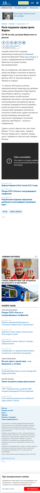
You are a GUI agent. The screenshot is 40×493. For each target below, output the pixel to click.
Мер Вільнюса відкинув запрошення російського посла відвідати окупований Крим (18, 202)
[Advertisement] (20, 233)
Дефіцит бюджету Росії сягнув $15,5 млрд (19, 185)
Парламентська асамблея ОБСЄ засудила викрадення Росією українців (17, 390)
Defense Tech (7, 8)
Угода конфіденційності (10, 419)
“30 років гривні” (20, 8)
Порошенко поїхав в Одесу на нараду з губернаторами (17, 342)
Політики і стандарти (9, 417)
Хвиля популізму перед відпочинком (18, 381)
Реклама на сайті (7, 410)
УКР (32, 3)
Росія (5, 212)
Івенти (4, 413)
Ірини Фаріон (30, 57)
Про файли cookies (8, 489)
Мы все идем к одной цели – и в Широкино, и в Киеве (16, 362)
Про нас (4, 408)
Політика (12, 24)
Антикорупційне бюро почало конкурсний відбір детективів (19, 372)
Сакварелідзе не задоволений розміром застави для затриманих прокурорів (18, 351)
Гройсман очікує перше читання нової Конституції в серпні (17, 333)
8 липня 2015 (21, 24)
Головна (4, 24)
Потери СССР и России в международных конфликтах (19, 192)
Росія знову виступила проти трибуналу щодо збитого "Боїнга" (17, 399)
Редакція (5, 415)
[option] (20, 16)
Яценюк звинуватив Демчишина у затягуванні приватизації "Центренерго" (18, 323)
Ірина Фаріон (16, 212)
